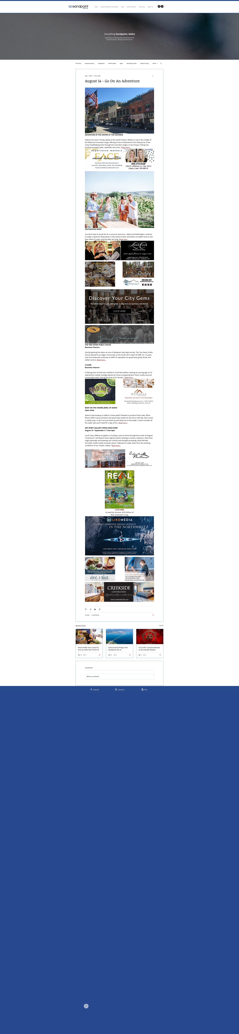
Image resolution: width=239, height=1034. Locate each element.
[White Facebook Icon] (91, 689)
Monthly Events (132, 63)
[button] (161, 63)
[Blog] (142, 689)
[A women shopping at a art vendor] (89, 636)
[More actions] (153, 76)
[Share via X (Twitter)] (90, 609)
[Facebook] (159, 6)
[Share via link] (99, 609)
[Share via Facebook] (86, 609)
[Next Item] (233, 1006)
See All (161, 625)
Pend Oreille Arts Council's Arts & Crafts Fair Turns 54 (88, 648)
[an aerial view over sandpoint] (119, 636)
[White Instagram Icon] (116, 689)
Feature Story (144, 63)
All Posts (78, 63)
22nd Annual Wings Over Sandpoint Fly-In (118, 648)
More (154, 63)
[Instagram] (162, 6)
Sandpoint (101, 63)
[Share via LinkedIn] (95, 609)
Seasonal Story (89, 63)
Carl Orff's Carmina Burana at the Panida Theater (149, 648)
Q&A (121, 63)
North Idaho (112, 63)
